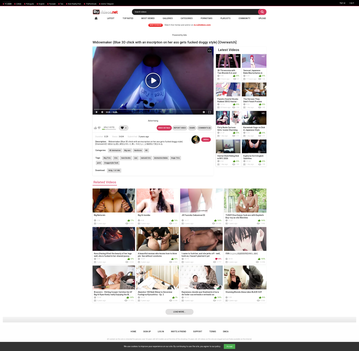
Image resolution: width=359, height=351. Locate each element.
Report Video (180, 128)
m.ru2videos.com (202, 25)
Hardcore (138, 150)
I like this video (95, 127)
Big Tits (107, 158)
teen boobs (126, 158)
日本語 (18, 4)
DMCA (225, 331)
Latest (110, 18)
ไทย (61, 4)
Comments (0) (204, 128)
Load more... (179, 312)
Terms (212, 331)
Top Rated (128, 18)
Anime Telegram (107, 4)
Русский (52, 4)
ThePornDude (91, 4)
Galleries (168, 18)
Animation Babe (161, 158)
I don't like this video (99, 127)
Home (96, 18)
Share (192, 128)
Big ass (127, 150)
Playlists (225, 18)
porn (99, 163)
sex (135, 158)
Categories (187, 18)
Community (244, 18)
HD (146, 150)
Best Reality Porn (74, 4)
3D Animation (115, 150)
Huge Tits (175, 158)
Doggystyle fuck (111, 163)
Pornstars (206, 18)
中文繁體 (8, 4)
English (41, 4)
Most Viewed (148, 18)
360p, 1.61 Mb (114, 170)
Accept (229, 346)
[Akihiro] (195, 139)
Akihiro (206, 139)
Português (30, 4)
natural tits (146, 158)
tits (115, 158)
